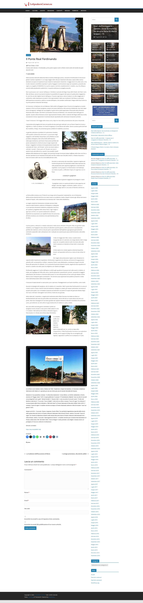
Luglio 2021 (94, 355)
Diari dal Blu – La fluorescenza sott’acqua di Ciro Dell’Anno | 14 (112, 74)
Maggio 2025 (94, 229)
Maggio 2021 (94, 361)
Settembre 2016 (95, 514)
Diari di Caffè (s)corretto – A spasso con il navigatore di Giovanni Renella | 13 (97, 53)
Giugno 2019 (94, 424)
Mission (67, 10)
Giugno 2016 (94, 522)
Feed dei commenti (96, 580)
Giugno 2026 (94, 193)
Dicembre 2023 (95, 276)
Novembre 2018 (95, 443)
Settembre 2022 (95, 317)
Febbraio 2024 (95, 270)
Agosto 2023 (94, 286)
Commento (28, 470)
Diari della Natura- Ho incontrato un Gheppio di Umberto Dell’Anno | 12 (96, 43)
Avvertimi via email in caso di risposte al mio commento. (42, 519)
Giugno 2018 (94, 457)
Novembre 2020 (95, 377)
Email (26, 500)
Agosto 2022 (94, 319)
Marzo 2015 (94, 550)
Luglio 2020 (94, 388)
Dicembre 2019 (95, 407)
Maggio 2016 (94, 525)
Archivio (83, 10)
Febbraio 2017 (95, 500)
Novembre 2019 (95, 410)
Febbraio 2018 (95, 468)
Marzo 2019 (94, 432)
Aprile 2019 (94, 429)
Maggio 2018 (94, 459)
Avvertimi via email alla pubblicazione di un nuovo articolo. (42, 524)
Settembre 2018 (95, 448)
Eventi (28, 10)
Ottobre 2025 (94, 215)
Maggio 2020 (94, 393)
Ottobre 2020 (94, 380)
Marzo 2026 (94, 201)
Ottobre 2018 (94, 446)
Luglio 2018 (94, 454)
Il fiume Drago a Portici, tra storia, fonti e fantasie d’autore (97, 64)
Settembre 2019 (95, 415)
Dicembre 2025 (95, 210)
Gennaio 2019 (95, 437)
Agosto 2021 (94, 352)
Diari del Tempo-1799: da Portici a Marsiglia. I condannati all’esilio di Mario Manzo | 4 (112, 94)
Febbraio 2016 (95, 533)
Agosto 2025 (94, 221)
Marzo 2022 (94, 333)
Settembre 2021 (95, 350)
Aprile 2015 (94, 547)
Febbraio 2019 (95, 435)
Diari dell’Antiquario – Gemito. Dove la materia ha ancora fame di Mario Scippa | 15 (104, 30)
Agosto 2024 (94, 254)
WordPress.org (95, 583)
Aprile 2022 (94, 330)
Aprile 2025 (94, 232)
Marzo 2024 (94, 267)
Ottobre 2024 (94, 248)
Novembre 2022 (95, 311)
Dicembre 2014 (95, 553)
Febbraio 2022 (95, 336)
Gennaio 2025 (95, 240)
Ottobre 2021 (94, 347)
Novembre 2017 (95, 476)
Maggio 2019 (94, 426)
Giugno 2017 (94, 489)
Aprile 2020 (94, 396)
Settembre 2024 (95, 251)
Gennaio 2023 (95, 306)
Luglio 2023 (94, 289)
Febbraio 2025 (95, 237)
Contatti (59, 10)
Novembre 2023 (95, 278)
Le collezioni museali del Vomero (96, 86)
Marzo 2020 (94, 399)
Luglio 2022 (94, 322)
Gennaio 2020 (95, 404)
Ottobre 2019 (94, 413)
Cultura (34, 10)
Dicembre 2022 (95, 308)
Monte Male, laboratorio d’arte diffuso (111, 45)
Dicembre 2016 (95, 506)
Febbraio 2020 (95, 402)
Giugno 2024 (94, 259)
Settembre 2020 (95, 382)
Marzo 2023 (94, 300)
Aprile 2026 (94, 199)
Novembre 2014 (95, 555)
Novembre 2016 (95, 509)
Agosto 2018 (94, 451)
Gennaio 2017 (95, 503)
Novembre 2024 (95, 245)
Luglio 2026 (94, 190)
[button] (52, 379)
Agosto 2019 (94, 418)
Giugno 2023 (94, 292)
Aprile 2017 (94, 495)
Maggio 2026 (94, 196)
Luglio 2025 (94, 223)
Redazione (51, 10)
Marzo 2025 (94, 234)
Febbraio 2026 (95, 204)
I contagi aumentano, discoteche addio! (74, 454)
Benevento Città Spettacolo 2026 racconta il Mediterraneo (112, 85)
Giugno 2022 (94, 325)
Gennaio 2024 (95, 273)
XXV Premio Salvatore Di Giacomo (96, 96)
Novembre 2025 (95, 212)
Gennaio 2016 (95, 536)
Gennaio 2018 (95, 470)
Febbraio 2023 (95, 303)
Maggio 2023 (94, 295)
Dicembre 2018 (95, 440)
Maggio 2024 (94, 262)
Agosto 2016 (94, 517)
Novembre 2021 (95, 344)
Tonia (37, 62)
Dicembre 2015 (95, 539)
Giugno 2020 (94, 391)
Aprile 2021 (94, 363)
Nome (26, 492)
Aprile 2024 (94, 265)
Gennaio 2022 (95, 339)
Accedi (93, 574)
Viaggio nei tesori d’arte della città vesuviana (96, 75)
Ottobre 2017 (94, 478)
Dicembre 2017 (95, 473)
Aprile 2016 (94, 528)
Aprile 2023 (94, 297)
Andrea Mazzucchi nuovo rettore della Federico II (112, 65)
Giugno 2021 (94, 358)
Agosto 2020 (94, 385)
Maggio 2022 (94, 328)
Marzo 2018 (94, 465)
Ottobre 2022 (94, 314)
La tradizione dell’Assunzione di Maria (38, 454)
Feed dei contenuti (96, 577)
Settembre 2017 (95, 481)
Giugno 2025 (94, 226)
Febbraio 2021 (95, 369)
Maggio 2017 (94, 492)
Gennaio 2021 (95, 372)
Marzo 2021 (94, 366)
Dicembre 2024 (95, 243)
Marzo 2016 (94, 531)
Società (42, 10)
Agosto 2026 (94, 188)
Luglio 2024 (94, 256)
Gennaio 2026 (95, 207)
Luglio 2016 (94, 520)
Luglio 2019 (94, 421)
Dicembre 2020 (95, 374)
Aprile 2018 (94, 462)
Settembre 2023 (95, 284)
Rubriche (75, 10)
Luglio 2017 (94, 487)
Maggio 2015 (94, 544)
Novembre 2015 (95, 542)
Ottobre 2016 (94, 511)
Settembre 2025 (95, 218)
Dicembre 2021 (95, 341)
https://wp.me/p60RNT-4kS (33, 429)
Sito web (27, 508)
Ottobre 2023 (94, 281)
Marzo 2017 (94, 498)
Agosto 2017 (94, 484)
